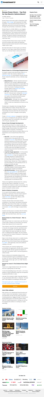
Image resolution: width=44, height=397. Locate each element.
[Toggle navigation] (41, 2)
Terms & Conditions (35, 391)
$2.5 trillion (8, 196)
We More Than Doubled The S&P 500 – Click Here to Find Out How (35, 16)
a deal (9, 206)
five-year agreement (12, 171)
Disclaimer (24, 390)
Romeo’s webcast (11, 116)
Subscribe (15, 286)
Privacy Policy (38, 390)
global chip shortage (20, 88)
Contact (11, 390)
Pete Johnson (7, 16)
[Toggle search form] (38, 2)
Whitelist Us (31, 390)
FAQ (27, 391)
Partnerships (17, 390)
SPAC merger (10, 22)
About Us (5, 390)
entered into (10, 155)
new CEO (12, 139)
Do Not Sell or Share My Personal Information (13, 391)
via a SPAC (4, 242)
